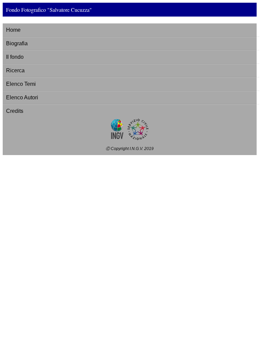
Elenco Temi (21, 84)
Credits (14, 111)
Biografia (17, 43)
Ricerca (15, 70)
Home (13, 30)
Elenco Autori (22, 97)
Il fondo (15, 57)
